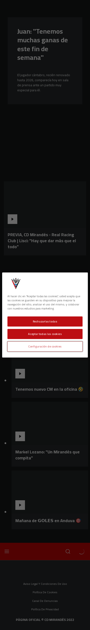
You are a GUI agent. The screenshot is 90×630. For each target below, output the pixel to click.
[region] (45, 315)
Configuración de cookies (45, 346)
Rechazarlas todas (45, 321)
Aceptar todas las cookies (45, 333)
